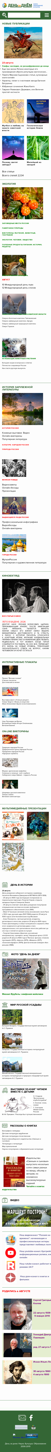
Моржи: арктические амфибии (14, 771)
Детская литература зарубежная (15, 1134)
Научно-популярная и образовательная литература (22, 1149)
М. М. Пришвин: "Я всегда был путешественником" (22, 1114)
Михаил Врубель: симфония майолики (22, 994)
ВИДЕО (14, 1200)
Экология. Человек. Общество (17, 240)
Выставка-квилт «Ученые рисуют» (15, 700)
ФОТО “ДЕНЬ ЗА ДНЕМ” (25, 954)
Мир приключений (9, 1146)
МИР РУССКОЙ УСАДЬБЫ (26, 1005)
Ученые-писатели (9, 680)
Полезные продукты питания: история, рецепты (22, 246)
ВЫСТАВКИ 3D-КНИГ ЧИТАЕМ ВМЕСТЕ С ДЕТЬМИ (29, 1090)
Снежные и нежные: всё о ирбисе (16, 773)
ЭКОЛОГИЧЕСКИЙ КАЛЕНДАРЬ (15, 276)
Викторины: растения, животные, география (19, 234)
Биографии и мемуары (11, 1131)
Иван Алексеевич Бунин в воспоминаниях (19, 704)
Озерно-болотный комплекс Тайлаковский (19, 318)
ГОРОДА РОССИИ (9, 555)
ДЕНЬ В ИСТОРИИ (21, 885)
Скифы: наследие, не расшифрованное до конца (25, 66)
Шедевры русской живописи (13, 793)
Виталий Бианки (8, 726)
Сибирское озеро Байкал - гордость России (19, 775)
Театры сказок (7, 795)
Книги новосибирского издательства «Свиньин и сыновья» (21, 1140)
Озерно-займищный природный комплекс (19, 324)
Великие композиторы (11, 797)
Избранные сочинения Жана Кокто (18, 86)
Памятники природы (12, 228)
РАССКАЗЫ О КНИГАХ (23, 1125)
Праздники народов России (13, 752)
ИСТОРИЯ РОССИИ (10, 428)
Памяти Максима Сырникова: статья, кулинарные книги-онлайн (24, 76)
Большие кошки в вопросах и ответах (17, 363)
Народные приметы (10, 754)
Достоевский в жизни (11, 682)
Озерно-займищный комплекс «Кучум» (17, 321)
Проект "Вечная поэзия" (11, 678)
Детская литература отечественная (16, 1136)
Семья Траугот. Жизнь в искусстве (15, 702)
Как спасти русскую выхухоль (14, 368)
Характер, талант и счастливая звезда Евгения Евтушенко (23, 82)
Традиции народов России (12, 748)
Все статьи (8, 171)
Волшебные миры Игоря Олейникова (17, 723)
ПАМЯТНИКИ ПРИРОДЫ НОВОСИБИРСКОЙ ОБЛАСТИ (24, 314)
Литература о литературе (12, 1144)
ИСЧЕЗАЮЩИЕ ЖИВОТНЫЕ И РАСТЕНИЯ (19, 359)
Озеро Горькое (8, 327)
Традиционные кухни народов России (17, 750)
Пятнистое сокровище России (14, 366)
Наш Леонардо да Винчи (12, 721)
